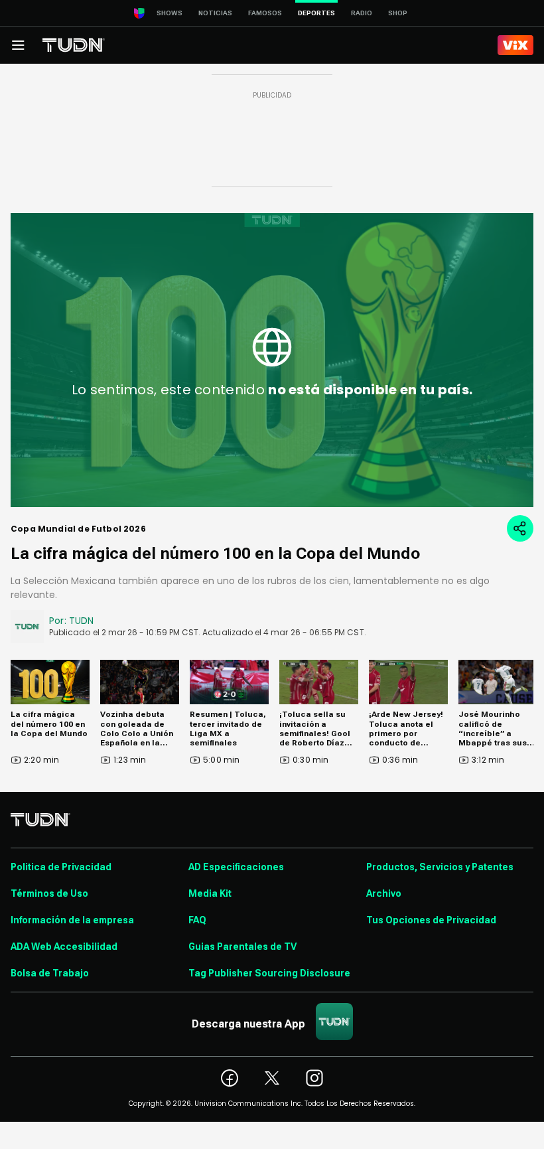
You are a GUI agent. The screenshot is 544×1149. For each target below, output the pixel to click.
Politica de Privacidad (61, 867)
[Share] (520, 528)
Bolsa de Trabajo (50, 973)
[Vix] (515, 45)
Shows (169, 13)
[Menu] (18, 45)
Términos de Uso (49, 893)
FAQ (197, 920)
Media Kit (210, 893)
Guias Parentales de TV (242, 946)
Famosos (265, 13)
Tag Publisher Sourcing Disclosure (269, 973)
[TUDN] (73, 45)
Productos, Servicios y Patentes (439, 867)
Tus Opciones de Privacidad (431, 920)
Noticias (215, 13)
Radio (361, 13)
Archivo (383, 893)
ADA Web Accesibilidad (64, 946)
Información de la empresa (72, 920)
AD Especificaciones (236, 867)
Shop (397, 13)
